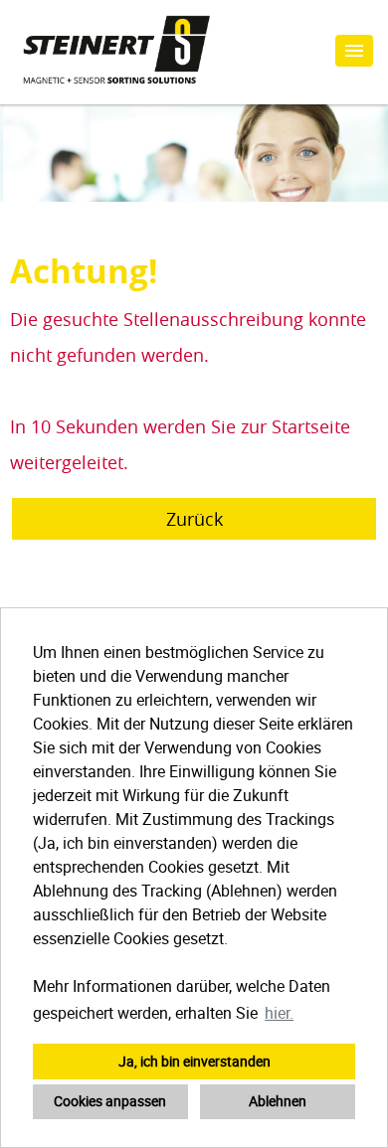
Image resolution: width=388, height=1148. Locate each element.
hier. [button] (279, 1013)
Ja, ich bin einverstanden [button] (194, 1061)
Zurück (194, 519)
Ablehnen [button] (277, 1100)
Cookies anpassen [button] (110, 1100)
